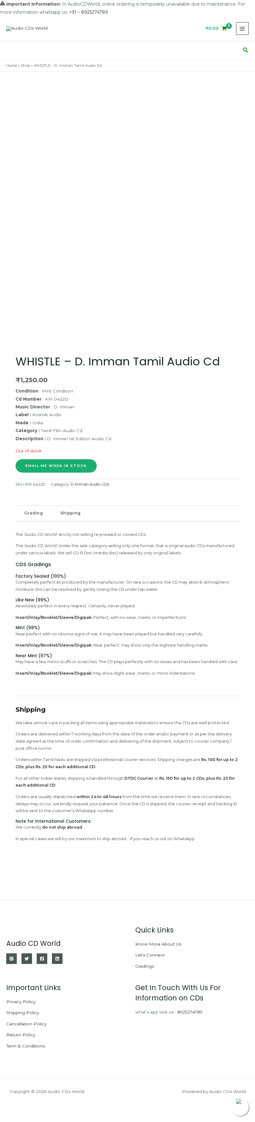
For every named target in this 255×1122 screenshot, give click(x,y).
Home (11, 65)
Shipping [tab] (70, 512)
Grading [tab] (33, 512)
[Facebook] (42, 958)
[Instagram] (11, 958)
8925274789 (189, 1011)
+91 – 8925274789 (88, 12)
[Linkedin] (57, 958)
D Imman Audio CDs (90, 484)
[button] (246, 50)
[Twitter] (26, 958)
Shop (25, 65)
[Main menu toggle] (242, 28)
